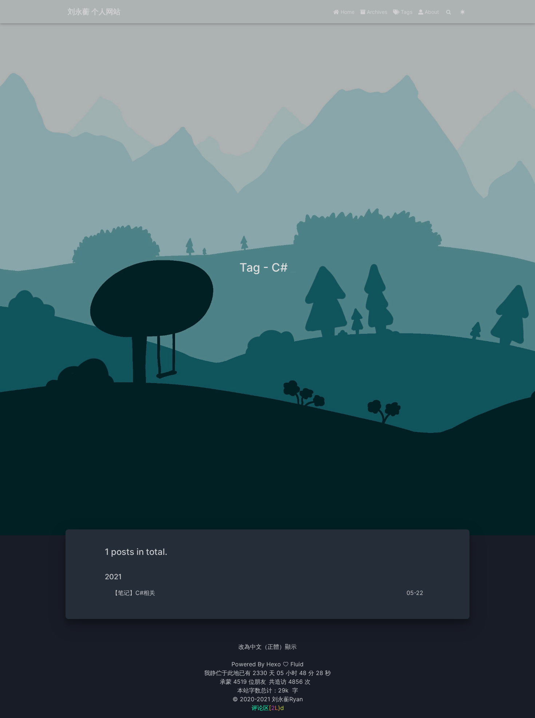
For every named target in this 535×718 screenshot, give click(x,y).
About (431, 12)
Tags (405, 12)
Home (346, 12)
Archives (376, 12)
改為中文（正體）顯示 (267, 646)
